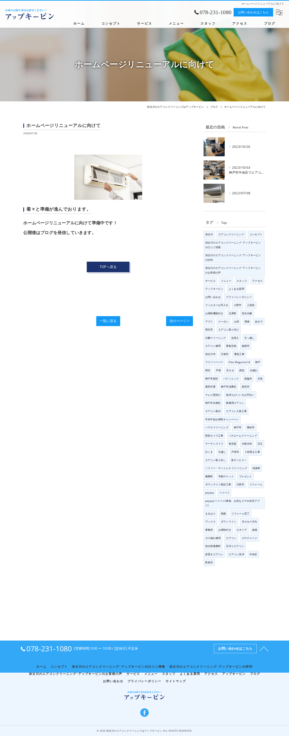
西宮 (241, 370)
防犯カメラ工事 (214, 435)
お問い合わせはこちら (253, 12)
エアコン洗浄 (236, 554)
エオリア (242, 530)
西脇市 (248, 378)
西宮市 (246, 386)
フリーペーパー (214, 362)
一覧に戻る (108, 320)
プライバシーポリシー (239, 297)
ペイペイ (224, 492)
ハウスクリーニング (216, 427)
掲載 (223, 513)
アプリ (209, 321)
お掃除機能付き (214, 313)
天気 (260, 378)
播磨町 (209, 476)
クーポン (223, 321)
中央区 (253, 554)
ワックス (210, 521)
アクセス (257, 281)
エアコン (231, 538)
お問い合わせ (213, 297)
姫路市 (246, 346)
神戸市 (238, 427)
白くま (209, 452)
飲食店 (209, 562)
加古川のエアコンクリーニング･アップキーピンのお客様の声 (233, 270)
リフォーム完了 (240, 513)
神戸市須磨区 (228, 386)
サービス (210, 281)
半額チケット (226, 476)
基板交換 (231, 346)
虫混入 (235, 338)
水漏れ (254, 370)
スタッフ (242, 281)
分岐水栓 (247, 443)
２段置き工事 (252, 452)
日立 (260, 443)
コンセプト (255, 234)
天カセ (230, 370)
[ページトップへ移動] (264, 648)
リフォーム (255, 484)
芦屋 (218, 370)
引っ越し (249, 338)
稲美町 (256, 468)
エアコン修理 (213, 346)
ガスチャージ (249, 538)
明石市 (209, 329)
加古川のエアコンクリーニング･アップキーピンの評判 (233, 257)
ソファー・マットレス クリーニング (226, 468)
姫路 (254, 530)
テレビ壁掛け (213, 395)
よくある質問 (236, 289)
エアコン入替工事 (236, 411)
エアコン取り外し (215, 460)
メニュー (226, 281)
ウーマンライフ (214, 443)
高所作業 (210, 386)
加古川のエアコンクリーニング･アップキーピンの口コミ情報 (233, 245)
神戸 (257, 362)
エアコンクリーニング (231, 234)
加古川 (209, 234)
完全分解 (247, 313)
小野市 (238, 305)
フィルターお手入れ (216, 305)
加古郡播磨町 (213, 546)
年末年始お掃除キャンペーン (222, 419)
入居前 (251, 305)
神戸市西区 (211, 378)
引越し (222, 452)
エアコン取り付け (228, 329)
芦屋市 (235, 452)
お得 (236, 321)
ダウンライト (228, 521)
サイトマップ (176, 681)
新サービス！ (239, 460)
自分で (259, 321)
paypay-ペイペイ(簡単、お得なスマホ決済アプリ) (232, 503)
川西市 (240, 484)
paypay (209, 492)
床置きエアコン (214, 554)
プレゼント (245, 476)
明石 (207, 370)
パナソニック (231, 378)
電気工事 (239, 354)
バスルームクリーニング (243, 435)
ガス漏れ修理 (213, 538)
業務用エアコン (235, 403)
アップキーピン (214, 289)
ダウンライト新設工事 (218, 484)
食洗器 (233, 443)
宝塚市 (225, 354)
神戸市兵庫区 (213, 403)
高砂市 (251, 427)
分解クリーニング (215, 338)
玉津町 (233, 313)
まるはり (210, 513)
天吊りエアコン (235, 546)
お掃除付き (224, 530)
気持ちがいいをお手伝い (240, 395)
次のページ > (179, 320)
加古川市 (210, 354)
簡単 (247, 321)
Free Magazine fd (239, 362)
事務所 (209, 530)
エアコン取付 (213, 411)
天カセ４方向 (249, 521)
